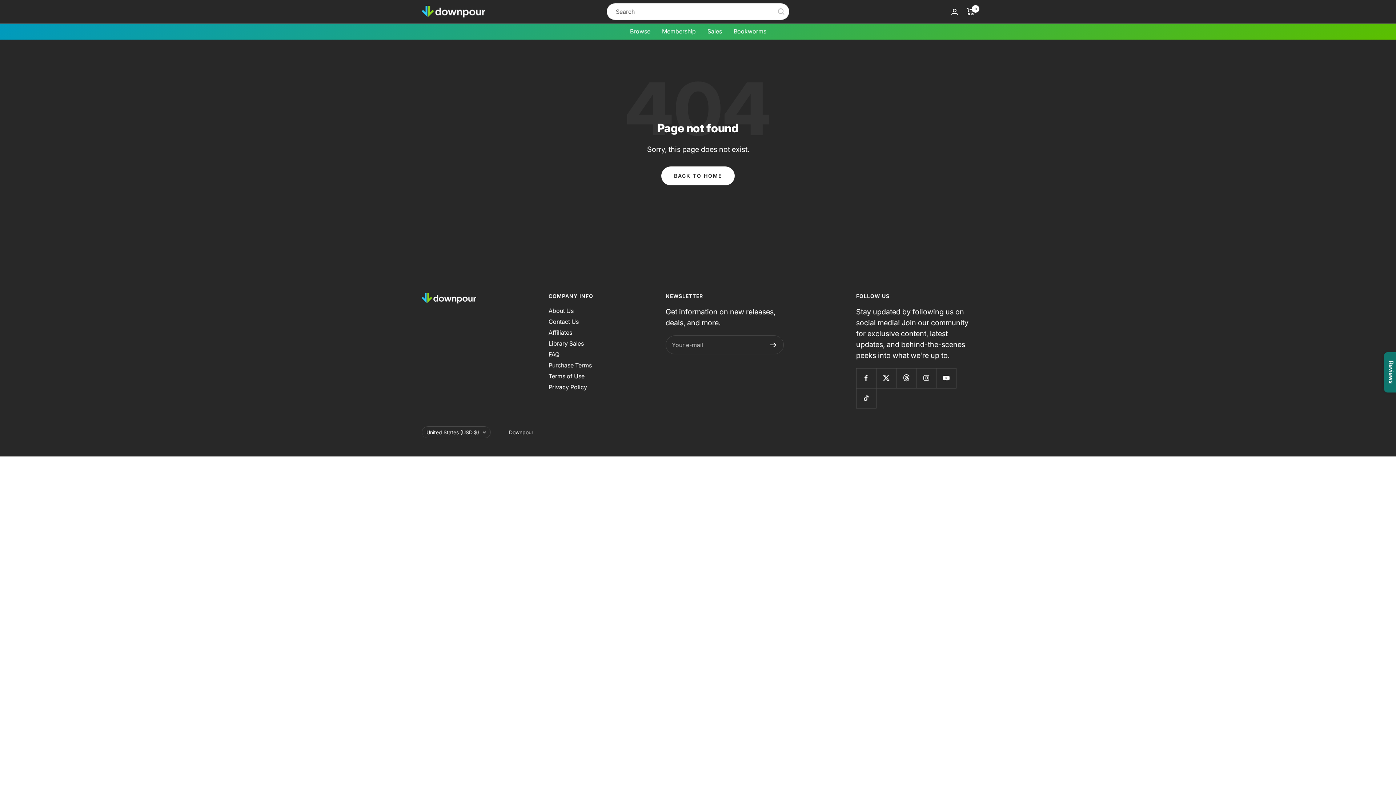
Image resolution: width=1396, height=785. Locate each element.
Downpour (521, 432)
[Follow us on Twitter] (886, 378)
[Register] (773, 344)
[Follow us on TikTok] (866, 398)
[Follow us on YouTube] (946, 378)
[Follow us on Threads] (906, 378)
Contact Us (564, 321)
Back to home (698, 176)
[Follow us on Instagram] (926, 378)
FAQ (554, 354)
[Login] (954, 12)
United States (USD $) (452, 432)
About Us (561, 310)
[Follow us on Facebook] (866, 378)
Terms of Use (567, 376)
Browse (640, 31)
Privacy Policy (568, 387)
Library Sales (566, 343)
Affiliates (560, 332)
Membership (679, 31)
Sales (714, 31)
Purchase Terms (570, 365)
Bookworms (750, 31)
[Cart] (970, 11)
